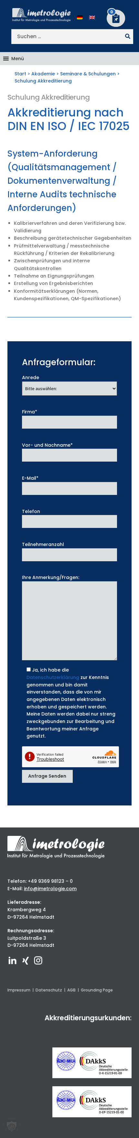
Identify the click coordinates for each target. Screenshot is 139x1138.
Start (20, 74)
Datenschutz (49, 990)
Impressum (18, 990)
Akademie (43, 74)
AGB (71, 990)
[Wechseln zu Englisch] (92, 17)
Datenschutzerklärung (53, 677)
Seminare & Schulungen (88, 74)
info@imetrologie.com (50, 888)
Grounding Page (97, 990)
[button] (17, 58)
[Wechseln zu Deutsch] (80, 17)
